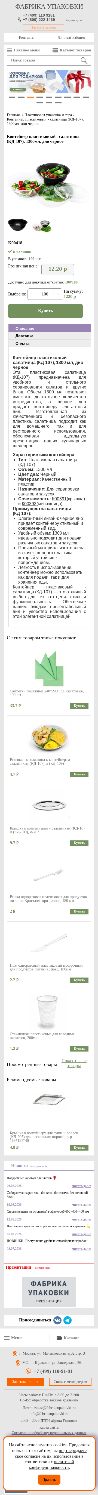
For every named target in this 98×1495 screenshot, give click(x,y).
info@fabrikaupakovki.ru (49, 1414)
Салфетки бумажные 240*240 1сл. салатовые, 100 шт (47, 693)
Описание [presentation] (25, 328)
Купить (45, 310)
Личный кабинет (71, 37)
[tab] (49, 328)
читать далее (81, 1186)
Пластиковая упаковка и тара (48, 115)
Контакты (26, 37)
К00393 (29, 503)
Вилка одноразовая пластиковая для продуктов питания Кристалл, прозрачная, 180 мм (48, 899)
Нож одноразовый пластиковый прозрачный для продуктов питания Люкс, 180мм (46, 967)
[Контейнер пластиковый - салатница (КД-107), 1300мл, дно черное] (49, 212)
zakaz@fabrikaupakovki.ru (55, 1408)
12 (58, 102)
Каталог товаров (75, 50)
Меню (16, 1338)
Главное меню (27, 50)
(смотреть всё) (38, 1166)
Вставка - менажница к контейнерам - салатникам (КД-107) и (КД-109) (41, 762)
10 (39, 102)
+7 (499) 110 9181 (39, 15)
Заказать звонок (43, 27)
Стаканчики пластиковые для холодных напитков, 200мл (42, 1036)
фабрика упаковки (49, 6)
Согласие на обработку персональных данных (49, 1433)
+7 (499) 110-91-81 (53, 1371)
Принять (49, 1480)
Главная (13, 115)
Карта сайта (49, 1427)
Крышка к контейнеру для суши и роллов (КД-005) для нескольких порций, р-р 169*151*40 (44, 1137)
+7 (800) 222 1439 (39, 19)
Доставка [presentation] (24, 336)
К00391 (59, 499)
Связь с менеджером (70, 1382)
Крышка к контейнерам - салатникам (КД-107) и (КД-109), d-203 (48, 830)
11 (49, 102)
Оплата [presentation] (22, 343)
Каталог (71, 1338)
